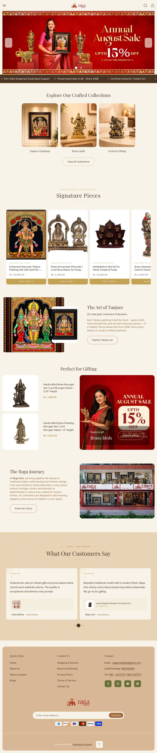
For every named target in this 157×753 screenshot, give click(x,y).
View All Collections (78, 161)
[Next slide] (148, 43)
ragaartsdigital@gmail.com (126, 662)
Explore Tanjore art (102, 339)
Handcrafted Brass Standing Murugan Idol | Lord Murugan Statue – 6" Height (58, 426)
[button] (76, 68)
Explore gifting (131, 435)
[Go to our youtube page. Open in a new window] (127, 683)
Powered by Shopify (82, 744)
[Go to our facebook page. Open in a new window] (108, 683)
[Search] (145, 5)
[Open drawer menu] (4, 5)
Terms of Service (66, 680)
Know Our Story (23, 508)
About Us (15, 668)
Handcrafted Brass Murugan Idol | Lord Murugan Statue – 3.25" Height (58, 388)
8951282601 (128, 668)
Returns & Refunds (67, 668)
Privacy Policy (65, 674)
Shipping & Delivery (68, 662)
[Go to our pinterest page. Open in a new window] (137, 683)
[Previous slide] (8, 43)
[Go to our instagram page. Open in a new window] (118, 683)
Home (13, 662)
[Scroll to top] (99, 744)
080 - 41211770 (117, 674)
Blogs (13, 680)
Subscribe (116, 715)
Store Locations (18, 674)
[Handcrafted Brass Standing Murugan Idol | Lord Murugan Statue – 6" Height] (20, 432)
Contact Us (63, 686)
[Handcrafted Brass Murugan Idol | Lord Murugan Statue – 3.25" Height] (20, 393)
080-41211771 (134, 674)
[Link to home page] (78, 702)
